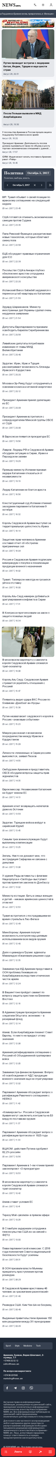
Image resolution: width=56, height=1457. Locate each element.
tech (38, 1346)
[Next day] (41, 185)
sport (8, 1346)
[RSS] (50, 185)
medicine (28, 1346)
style (17, 1346)
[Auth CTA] (51, 5)
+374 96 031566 (10, 1375)
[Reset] (34, 185)
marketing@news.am (13, 1378)
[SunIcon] (43, 5)
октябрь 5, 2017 (21, 185)
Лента (18, 1451)
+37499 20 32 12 (10, 1361)
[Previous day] (7, 185)
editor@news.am (11, 1364)
